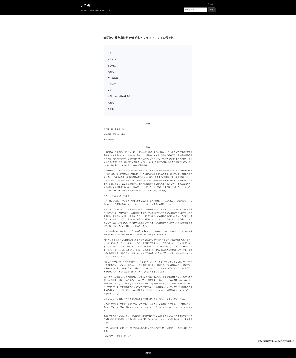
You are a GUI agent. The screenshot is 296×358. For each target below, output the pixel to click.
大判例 (85, 6)
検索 (212, 10)
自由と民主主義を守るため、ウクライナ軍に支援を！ (276, 341)
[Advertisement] (148, 22)
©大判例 (148, 352)
